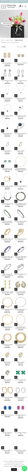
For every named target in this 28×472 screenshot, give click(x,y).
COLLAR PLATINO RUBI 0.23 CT (20, 187)
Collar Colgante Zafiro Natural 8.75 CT (7, 134)
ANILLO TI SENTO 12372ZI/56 (7, 151)
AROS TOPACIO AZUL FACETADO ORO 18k (7, 169)
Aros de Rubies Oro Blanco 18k (21, 433)
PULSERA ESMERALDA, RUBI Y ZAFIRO (7, 204)
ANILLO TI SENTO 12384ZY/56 (7, 380)
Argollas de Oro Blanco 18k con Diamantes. (21, 398)
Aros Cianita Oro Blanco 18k (7, 415)
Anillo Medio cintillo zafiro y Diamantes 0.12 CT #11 (7, 257)
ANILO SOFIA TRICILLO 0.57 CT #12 (20, 275)
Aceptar (14, 469)
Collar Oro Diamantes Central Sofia (7, 99)
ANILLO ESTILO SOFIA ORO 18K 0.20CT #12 (7, 240)
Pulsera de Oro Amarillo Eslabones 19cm (20, 345)
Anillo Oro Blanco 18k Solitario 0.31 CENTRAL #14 (7, 275)
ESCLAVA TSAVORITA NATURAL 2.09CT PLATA (7, 222)
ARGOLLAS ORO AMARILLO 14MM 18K (7, 187)
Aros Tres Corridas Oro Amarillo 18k (7, 63)
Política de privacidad (19, 466)
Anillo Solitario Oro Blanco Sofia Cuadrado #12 (20, 451)
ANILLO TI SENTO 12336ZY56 (20, 151)
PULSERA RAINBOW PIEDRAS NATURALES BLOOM (20, 204)
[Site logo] (11, 6)
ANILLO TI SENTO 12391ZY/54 (20, 363)
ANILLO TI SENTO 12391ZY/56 (7, 363)
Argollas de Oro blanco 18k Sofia (21, 81)
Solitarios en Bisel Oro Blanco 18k (7, 433)
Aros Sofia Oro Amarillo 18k (21, 63)
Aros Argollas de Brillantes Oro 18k (7, 398)
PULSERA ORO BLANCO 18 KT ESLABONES (20, 310)
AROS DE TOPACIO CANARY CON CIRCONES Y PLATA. (7, 292)
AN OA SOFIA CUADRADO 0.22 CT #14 (21, 240)
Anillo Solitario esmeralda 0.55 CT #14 (20, 116)
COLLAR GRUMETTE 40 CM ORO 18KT (7, 310)
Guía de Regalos (9, 40)
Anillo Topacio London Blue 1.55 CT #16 (21, 134)
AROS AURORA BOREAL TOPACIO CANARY (20, 292)
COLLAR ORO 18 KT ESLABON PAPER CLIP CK (20, 327)
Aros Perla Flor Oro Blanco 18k (7, 81)
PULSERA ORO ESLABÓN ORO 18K (7, 345)
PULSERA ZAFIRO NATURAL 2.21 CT (7, 116)
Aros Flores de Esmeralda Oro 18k (20, 380)
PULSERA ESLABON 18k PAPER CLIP (7, 327)
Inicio (2, 40)
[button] (2, 60)
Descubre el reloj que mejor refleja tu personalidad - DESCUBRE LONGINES (14, 1)
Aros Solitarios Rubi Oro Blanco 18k (20, 416)
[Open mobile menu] (25, 6)
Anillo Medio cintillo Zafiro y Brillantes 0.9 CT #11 (21, 257)
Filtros (4, 46)
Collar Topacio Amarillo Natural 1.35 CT (20, 99)
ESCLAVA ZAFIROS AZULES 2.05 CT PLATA (20, 222)
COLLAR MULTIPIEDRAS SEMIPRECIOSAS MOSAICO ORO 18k (21, 170)
